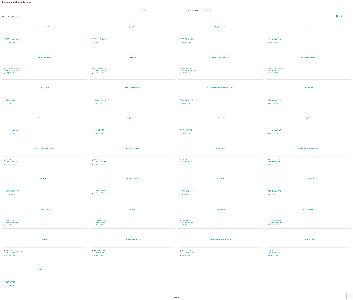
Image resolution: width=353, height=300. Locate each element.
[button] (3, 16)
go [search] (207, 10)
